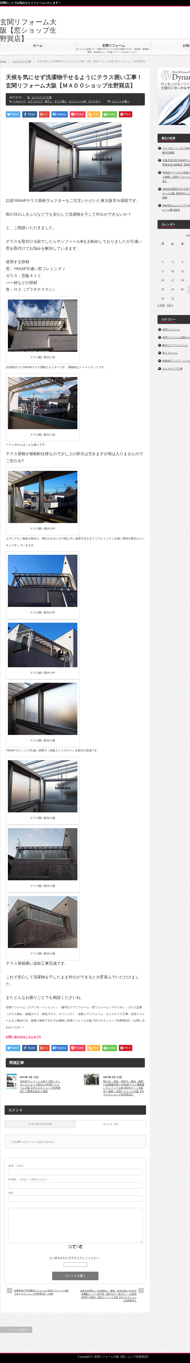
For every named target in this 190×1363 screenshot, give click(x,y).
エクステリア (35, 101)
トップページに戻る (16, 1329)
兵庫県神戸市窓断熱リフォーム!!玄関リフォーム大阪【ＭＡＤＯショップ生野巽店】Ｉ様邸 (41, 1292)
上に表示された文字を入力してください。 (75, 1258)
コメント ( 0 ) (110, 1124)
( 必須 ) (16, 1165)
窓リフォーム (169, 352)
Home (3, 61)
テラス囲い (60, 101)
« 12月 (161, 305)
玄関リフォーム (171, 329)
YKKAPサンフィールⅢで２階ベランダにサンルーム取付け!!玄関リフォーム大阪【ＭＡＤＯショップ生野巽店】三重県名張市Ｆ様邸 (40, 1086)
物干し (48, 101)
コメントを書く (121, 101)
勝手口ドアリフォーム (175, 345)
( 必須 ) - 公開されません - (28, 1179)
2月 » (170, 305)
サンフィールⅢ (77, 101)
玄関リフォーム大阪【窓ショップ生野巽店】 (28, 30)
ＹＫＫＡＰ (19, 101)
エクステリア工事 (22, 61)
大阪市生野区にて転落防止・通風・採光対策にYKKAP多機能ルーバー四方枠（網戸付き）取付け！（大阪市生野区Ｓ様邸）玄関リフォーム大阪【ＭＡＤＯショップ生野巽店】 (108, 1296)
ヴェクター (94, 101)
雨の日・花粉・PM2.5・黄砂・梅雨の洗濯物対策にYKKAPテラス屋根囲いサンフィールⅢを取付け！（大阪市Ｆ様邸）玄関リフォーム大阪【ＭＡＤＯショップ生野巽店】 (123, 1088)
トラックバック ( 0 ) (40, 1124)
